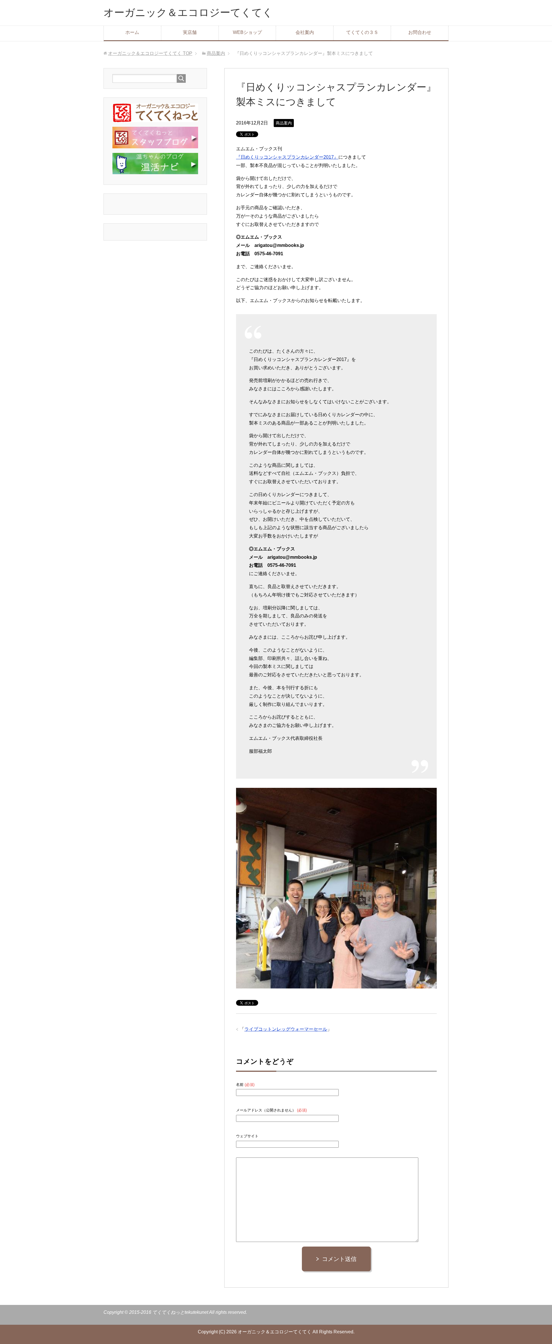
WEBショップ (247, 32)
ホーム (132, 32)
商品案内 (284, 123)
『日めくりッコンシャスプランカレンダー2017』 (287, 157)
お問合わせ (419, 32)
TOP (150, 53)
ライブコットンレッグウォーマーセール (285, 1029)
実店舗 (190, 32)
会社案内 (305, 32)
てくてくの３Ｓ (362, 32)
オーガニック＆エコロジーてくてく (188, 12)
